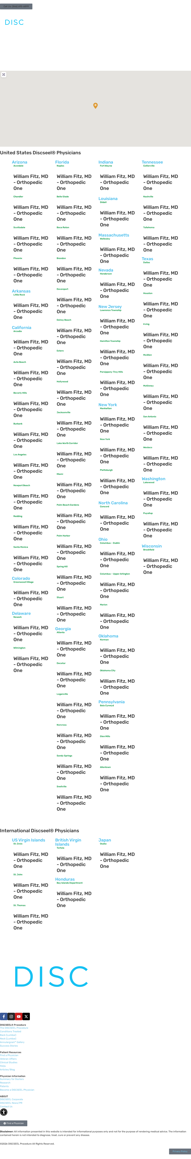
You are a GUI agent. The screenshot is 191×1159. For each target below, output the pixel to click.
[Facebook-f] (3, 1016)
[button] (16, 6)
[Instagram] (11, 1016)
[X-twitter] (26, 1016)
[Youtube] (18, 1016)
